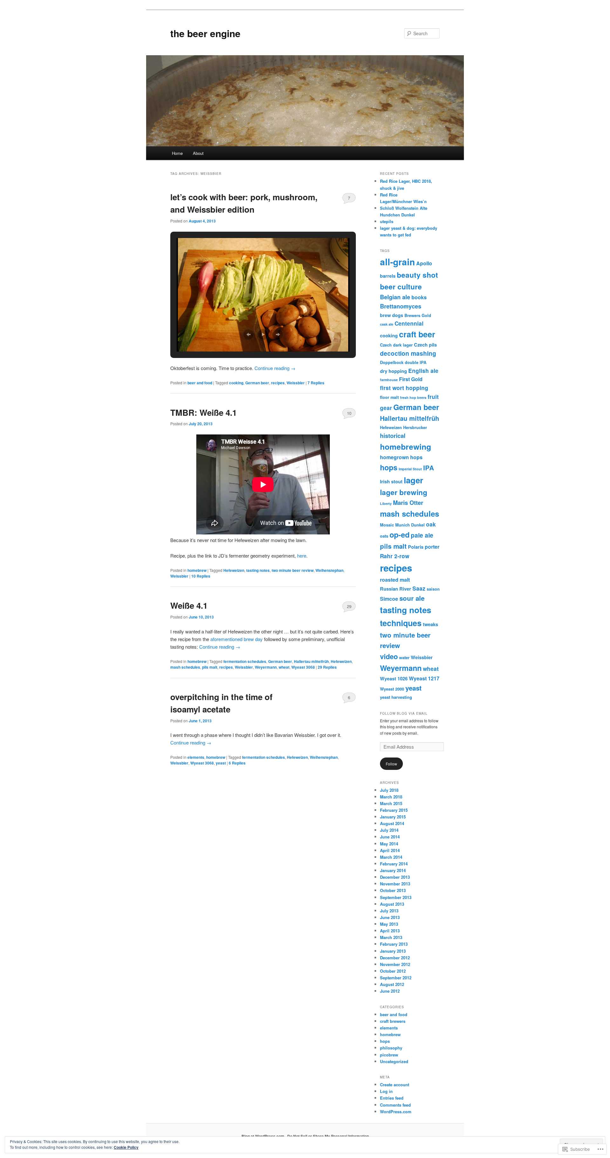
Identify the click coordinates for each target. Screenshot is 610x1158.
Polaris (416, 547)
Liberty (386, 503)
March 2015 (391, 803)
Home (177, 153)
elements (195, 757)
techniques (401, 623)
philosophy (391, 1048)
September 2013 (395, 897)
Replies (316, 383)
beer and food (199, 383)
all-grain (397, 261)
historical (392, 436)
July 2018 (389, 790)
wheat (284, 667)
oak (431, 524)
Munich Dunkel (410, 525)
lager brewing (403, 492)
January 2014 (393, 870)
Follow (391, 763)
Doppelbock (391, 362)
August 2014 (392, 823)
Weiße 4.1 (188, 605)
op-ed (400, 534)
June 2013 (390, 917)
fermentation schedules (244, 661)
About (198, 153)
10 (349, 413)
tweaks (430, 624)
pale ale (422, 535)
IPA (428, 467)
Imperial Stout (410, 469)
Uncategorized (394, 1061)
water (404, 657)
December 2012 (395, 958)
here (301, 555)
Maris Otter (408, 503)
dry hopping (393, 371)
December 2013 (395, 877)
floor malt (389, 397)
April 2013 (390, 931)
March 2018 (391, 797)
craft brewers (392, 1021)
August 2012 (392, 984)
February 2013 (394, 944)
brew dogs (391, 315)
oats (384, 536)
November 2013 (395, 884)
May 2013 (389, 924)
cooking (236, 383)
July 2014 (389, 830)
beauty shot (417, 275)
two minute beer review (293, 570)
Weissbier (296, 383)
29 (349, 606)
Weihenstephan (329, 570)
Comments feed (395, 1105)
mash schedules (185, 667)
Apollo (424, 263)
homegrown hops (401, 457)
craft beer (417, 334)
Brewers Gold (417, 315)
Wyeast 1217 (424, 678)
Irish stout (391, 481)
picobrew (389, 1055)
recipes (278, 383)
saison (433, 589)
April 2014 (390, 850)
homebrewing (405, 446)
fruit (433, 396)
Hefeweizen (233, 570)
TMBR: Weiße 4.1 (203, 412)
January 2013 (393, 951)
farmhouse (389, 379)
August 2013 (392, 904)
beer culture (401, 286)
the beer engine (205, 33)
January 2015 (393, 817)
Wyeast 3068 (303, 667)
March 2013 (391, 937)
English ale (423, 370)
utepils (386, 221)
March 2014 (391, 857)
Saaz (418, 588)
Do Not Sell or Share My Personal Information (328, 1136)
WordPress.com (395, 1111)
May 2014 (389, 844)
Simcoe (389, 598)
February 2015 (394, 810)
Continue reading (274, 368)
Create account (394, 1085)
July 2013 (389, 911)
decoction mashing (408, 353)
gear (386, 408)
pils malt (209, 667)
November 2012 (395, 964)
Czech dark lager (396, 345)
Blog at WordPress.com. (263, 1136)
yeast (221, 763)
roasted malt (395, 579)
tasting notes (258, 570)
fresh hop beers (413, 397)
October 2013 (393, 890)
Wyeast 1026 (394, 678)
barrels (388, 276)
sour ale (411, 598)
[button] (248, 334)
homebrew (197, 570)
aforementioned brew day (236, 639)
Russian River (395, 589)
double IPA (415, 362)
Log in (386, 1091)
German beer (257, 383)
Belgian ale (395, 297)
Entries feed (391, 1098)
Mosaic (387, 525)
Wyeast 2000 (392, 689)
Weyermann (266, 667)
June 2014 (390, 837)
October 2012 (393, 971)
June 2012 (390, 991)
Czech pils (425, 344)
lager (413, 480)
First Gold (411, 379)
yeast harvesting (396, 697)
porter (432, 546)
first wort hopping (404, 388)
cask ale (386, 324)
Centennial (409, 323)
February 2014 (394, 864)
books (419, 297)
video (389, 656)
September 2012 (395, 978)
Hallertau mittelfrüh (311, 661)
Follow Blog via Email (404, 713)
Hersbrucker (415, 427)
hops (388, 467)
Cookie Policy (126, 1147)
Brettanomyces (400, 306)
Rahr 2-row (394, 556)
